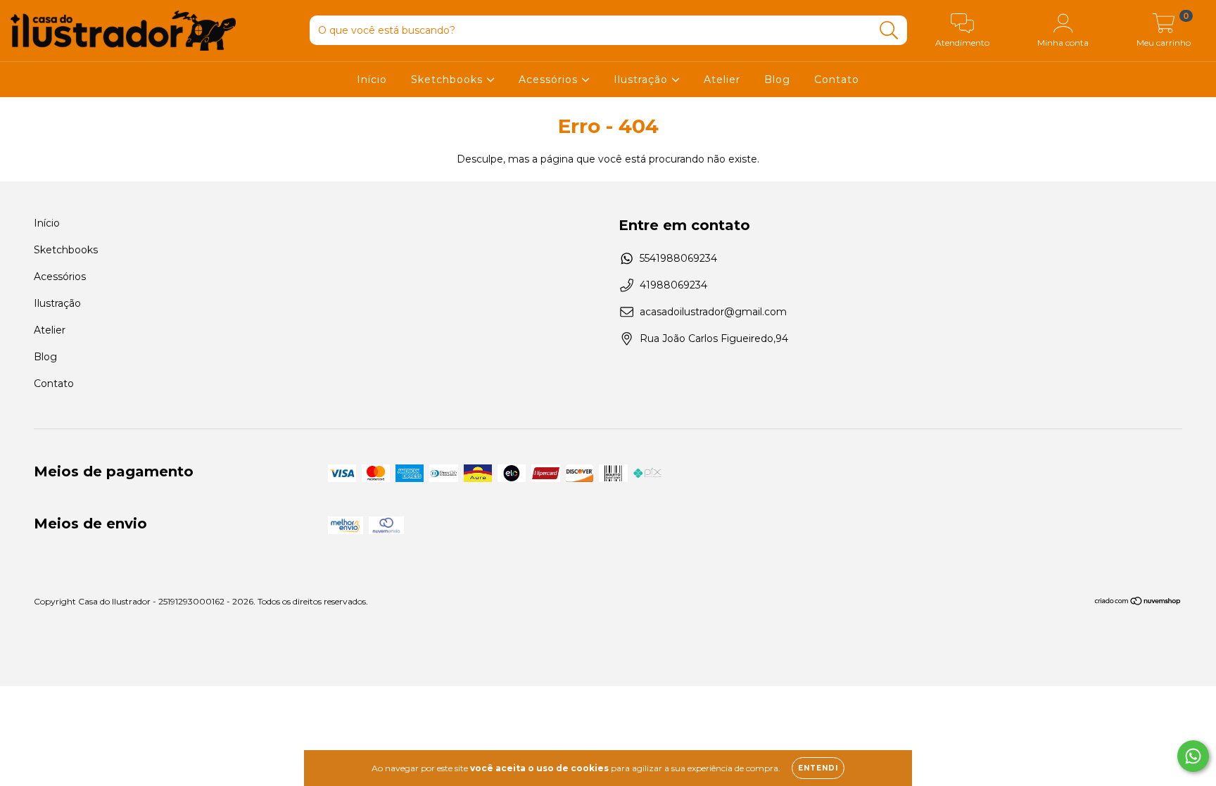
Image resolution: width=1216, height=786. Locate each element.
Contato (836, 79)
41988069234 (673, 285)
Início (372, 79)
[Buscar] (889, 30)
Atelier (722, 79)
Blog (777, 79)
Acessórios (550, 79)
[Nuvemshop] (1138, 602)
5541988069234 (678, 258)
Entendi (818, 768)
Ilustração (642, 79)
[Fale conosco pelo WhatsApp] (1193, 756)
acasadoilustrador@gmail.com (713, 311)
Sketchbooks (448, 79)
